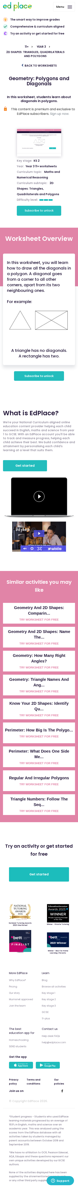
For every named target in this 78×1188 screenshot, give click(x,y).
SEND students (17, 1046)
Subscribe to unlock (39, 211)
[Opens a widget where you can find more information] (60, 1181)
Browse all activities (54, 986)
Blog (44, 980)
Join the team (17, 1005)
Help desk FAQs (51, 1036)
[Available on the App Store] (21, 1065)
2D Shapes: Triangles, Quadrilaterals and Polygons (38, 188)
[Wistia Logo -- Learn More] (54, 548)
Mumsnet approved (21, 999)
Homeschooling (19, 1040)
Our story (14, 993)
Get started (25, 465)
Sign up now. (59, 113)
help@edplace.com (54, 1042)
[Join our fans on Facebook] (62, 1091)
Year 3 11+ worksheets (41, 166)
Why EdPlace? (17, 980)
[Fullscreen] (39, 548)
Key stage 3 (49, 1005)
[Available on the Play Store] (48, 1065)
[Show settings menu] (32, 548)
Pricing (13, 986)
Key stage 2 (49, 999)
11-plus (46, 1018)
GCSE (45, 1012)
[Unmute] (24, 548)
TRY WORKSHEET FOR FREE (39, 619)
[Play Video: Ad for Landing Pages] (39, 533)
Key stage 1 (48, 993)
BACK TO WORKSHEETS (40, 66)
